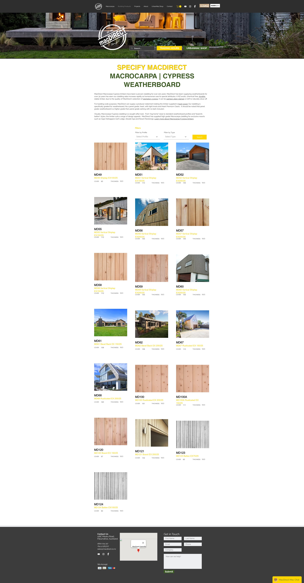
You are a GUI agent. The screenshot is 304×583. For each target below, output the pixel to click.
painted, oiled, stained (175, 99)
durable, (202, 96)
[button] (179, 6)
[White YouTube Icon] (185, 6)
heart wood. (183, 104)
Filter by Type (169, 132)
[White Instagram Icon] (190, 6)
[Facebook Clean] (195, 6)
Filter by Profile (141, 132)
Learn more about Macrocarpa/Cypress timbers (174, 119)
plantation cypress (150, 99)
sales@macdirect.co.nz (106, 549)
